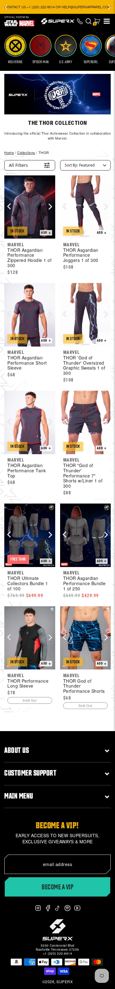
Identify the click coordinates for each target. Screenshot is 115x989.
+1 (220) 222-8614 (57, 953)
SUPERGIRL (91, 62)
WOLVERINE (15, 62)
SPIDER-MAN (41, 62)
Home (9, 152)
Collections (26, 152)
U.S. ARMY (65, 62)
